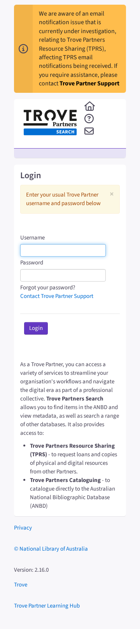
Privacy (23, 528)
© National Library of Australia (51, 549)
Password (31, 263)
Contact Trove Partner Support (56, 296)
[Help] (89, 119)
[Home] (90, 107)
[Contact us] (89, 132)
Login (36, 328)
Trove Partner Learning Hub (47, 606)
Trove (20, 585)
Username (32, 238)
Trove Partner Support (89, 83)
